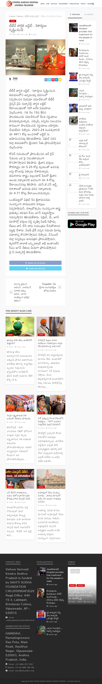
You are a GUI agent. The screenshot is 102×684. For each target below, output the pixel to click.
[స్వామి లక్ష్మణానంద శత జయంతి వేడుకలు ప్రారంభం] (20, 403)
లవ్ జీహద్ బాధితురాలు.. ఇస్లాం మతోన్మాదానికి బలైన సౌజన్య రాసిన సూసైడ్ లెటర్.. (19, 495)
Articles (54, 3)
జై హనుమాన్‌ (84, 174)
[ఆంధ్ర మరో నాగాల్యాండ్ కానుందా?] (74, 142)
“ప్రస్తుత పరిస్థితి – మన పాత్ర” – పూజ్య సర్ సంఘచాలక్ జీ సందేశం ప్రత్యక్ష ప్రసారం (81, 595)
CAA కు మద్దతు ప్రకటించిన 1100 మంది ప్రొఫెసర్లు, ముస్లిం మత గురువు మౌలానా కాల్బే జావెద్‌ (86, 193)
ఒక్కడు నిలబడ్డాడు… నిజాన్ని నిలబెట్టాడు (86, 93)
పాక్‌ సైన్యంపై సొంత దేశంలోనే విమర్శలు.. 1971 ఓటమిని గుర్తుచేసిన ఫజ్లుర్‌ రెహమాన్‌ (50, 421)
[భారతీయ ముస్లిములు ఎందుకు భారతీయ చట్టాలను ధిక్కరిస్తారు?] (73, 120)
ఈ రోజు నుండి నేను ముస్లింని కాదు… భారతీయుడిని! (84, 161)
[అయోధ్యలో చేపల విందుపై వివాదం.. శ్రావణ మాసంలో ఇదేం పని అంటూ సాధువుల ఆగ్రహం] (51, 479)
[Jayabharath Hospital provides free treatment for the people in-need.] (73, 27)
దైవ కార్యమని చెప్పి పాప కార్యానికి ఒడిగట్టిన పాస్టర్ (86, 77)
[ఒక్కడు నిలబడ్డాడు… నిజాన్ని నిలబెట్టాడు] (73, 92)
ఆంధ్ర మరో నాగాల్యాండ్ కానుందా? (83, 143)
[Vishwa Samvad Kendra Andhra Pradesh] (22, 3)
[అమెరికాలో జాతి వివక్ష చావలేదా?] (73, 108)
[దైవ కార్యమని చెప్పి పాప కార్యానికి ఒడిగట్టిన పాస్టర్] (73, 76)
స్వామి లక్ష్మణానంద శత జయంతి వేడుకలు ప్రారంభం (19, 417)
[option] (82, 585)
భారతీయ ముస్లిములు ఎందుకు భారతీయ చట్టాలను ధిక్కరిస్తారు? (86, 124)
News (42, 3)
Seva (47, 3)
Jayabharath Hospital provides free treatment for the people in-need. (86, 33)
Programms (63, 3)
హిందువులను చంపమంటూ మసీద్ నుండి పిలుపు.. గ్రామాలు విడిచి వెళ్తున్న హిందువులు (86, 58)
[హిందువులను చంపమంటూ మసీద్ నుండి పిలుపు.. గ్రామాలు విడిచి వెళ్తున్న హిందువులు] (73, 52)
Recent (90, 14)
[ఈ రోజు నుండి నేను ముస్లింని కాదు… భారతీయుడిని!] (74, 158)
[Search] (93, 3)
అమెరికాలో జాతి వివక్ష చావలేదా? (85, 107)
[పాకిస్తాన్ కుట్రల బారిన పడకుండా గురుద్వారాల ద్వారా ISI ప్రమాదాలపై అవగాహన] (51, 326)
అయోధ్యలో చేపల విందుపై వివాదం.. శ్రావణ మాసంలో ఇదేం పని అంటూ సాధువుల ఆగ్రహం (49, 497)
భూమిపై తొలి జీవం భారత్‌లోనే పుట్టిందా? (19, 342)
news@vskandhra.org (24, 670)
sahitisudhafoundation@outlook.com (22, 620)
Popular (76, 14)
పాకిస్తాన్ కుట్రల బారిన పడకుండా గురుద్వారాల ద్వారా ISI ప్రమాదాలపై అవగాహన (50, 343)
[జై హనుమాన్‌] (74, 176)
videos (83, 3)
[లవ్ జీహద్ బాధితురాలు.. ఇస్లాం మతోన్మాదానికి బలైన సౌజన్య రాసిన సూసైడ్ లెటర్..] (20, 479)
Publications (74, 3)
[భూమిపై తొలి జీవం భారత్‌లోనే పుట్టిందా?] (20, 326)
